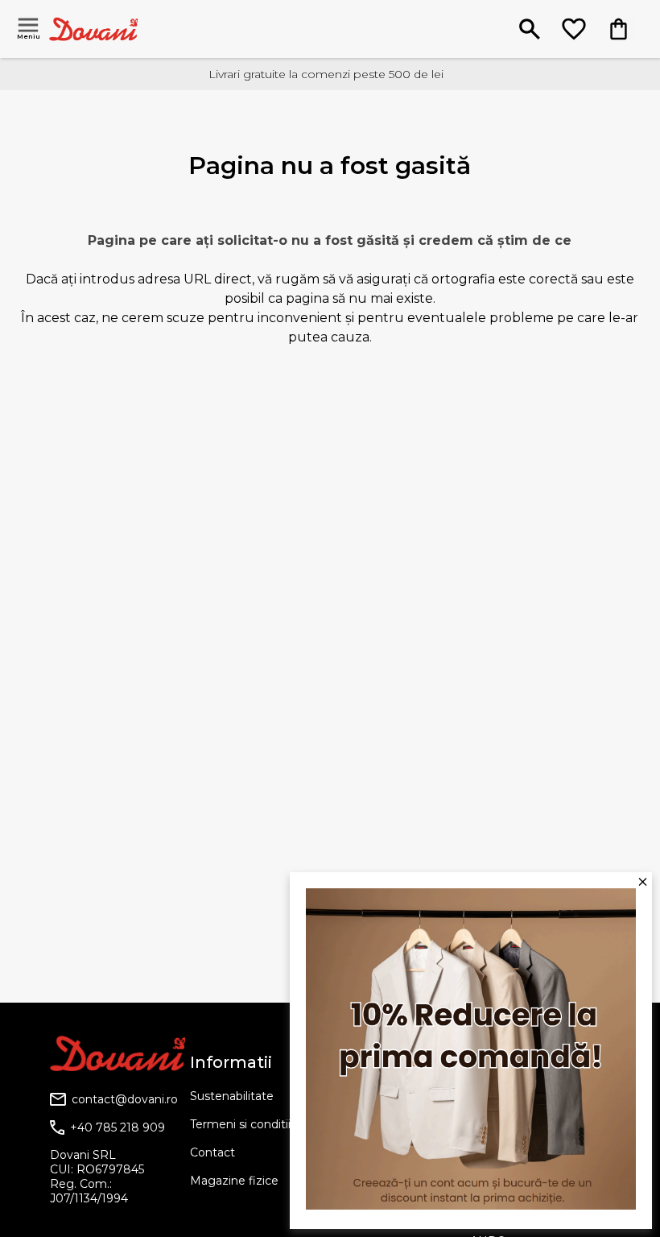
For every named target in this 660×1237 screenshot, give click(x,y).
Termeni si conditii (240, 1124)
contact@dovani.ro (125, 1099)
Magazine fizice (234, 1180)
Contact (212, 1152)
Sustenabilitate (232, 1096)
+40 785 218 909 (117, 1127)
